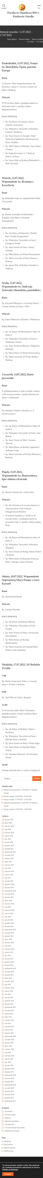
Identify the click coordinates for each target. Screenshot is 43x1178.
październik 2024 (10, 891)
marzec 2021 (9, 1030)
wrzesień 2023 (9, 933)
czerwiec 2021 (9, 1020)
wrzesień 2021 (9, 1010)
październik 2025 (10, 852)
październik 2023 (10, 930)
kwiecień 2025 (9, 871)
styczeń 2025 (9, 881)
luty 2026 (8, 839)
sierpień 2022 (9, 975)
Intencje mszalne (10, 1115)
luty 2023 (8, 955)
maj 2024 (8, 907)
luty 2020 (8, 1062)
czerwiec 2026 (9, 826)
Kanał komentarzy (9, 1148)
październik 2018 (10, 1085)
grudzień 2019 (9, 1069)
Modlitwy (8, 1118)
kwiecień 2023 (9, 949)
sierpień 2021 (9, 1014)
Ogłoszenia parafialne (12, 1121)
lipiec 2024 (8, 900)
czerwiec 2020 (9, 1049)
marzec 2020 (9, 1059)
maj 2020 (8, 1052)
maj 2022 (8, 985)
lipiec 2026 (8, 823)
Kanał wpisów (8, 1144)
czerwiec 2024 (9, 904)
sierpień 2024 (9, 897)
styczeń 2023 (9, 959)
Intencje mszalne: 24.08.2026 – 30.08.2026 (18, 796)
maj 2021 (8, 1023)
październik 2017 (10, 1101)
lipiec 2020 (8, 1046)
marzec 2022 (9, 991)
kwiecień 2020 (9, 1056)
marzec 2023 (9, 952)
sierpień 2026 (9, 820)
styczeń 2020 (9, 1065)
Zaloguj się (7, 1141)
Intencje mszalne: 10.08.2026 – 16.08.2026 (18, 809)
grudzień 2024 (9, 884)
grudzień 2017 (9, 1098)
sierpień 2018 (9, 1091)
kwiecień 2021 (9, 1027)
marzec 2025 (9, 875)
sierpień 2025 (9, 858)
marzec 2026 (9, 836)
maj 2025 (8, 868)
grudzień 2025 (9, 845)
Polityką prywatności (10, 1169)
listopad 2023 (9, 926)
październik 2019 (10, 1075)
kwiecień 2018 (9, 1094)
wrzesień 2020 (9, 1039)
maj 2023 (8, 946)
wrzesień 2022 (9, 972)
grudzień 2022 (9, 962)
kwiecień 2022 (9, 988)
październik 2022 (10, 968)
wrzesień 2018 (9, 1088)
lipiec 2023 (8, 939)
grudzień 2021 (9, 1001)
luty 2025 (8, 878)
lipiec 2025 (8, 862)
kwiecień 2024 (9, 910)
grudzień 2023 (9, 923)
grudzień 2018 (9, 1078)
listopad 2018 (9, 1082)
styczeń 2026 (9, 842)
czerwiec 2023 (9, 942)
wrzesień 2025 (9, 855)
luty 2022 (8, 994)
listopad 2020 (9, 1033)
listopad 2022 (9, 965)
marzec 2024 (9, 913)
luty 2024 (8, 917)
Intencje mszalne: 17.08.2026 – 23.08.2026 (18, 799)
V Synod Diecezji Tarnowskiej (14, 1128)
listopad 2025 (9, 849)
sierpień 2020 (9, 1043)
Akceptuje (8, 1174)
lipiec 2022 (8, 978)
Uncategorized (9, 1124)
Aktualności (8, 1111)
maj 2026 (8, 829)
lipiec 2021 (8, 1017)
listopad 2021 (9, 1004)
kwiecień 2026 (9, 833)
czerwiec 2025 (9, 865)
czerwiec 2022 (9, 981)
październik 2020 (10, 1036)
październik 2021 (10, 1007)
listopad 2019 (9, 1072)
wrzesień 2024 (9, 894)
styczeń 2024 (9, 920)
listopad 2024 (9, 888)
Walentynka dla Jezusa (12, 1131)
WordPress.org (8, 1151)
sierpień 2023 (9, 936)
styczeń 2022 (9, 997)
